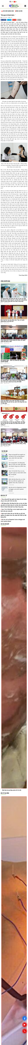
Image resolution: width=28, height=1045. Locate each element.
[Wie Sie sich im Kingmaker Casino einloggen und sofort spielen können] (5, 490)
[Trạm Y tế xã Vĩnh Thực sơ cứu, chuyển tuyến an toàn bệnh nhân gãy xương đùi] (5, 473)
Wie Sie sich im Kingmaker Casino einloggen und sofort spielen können (17, 489)
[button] (3, 6)
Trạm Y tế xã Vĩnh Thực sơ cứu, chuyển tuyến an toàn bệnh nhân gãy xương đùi (17, 472)
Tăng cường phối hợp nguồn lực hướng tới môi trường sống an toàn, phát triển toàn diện (17, 456)
